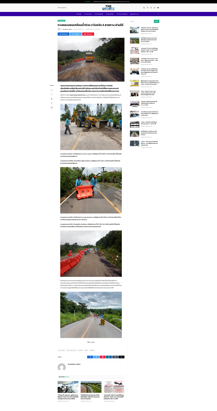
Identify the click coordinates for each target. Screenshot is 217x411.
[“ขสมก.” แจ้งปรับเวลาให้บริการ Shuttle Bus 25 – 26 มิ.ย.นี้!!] (134, 124)
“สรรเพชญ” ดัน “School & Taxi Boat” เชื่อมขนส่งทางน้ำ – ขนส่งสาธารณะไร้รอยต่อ (149, 60)
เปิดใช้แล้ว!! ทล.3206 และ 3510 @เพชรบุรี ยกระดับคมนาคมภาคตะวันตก (149, 133)
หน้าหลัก (78, 14)
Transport (61, 20)
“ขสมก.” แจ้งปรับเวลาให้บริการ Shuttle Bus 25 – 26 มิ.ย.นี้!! (149, 123)
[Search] (144, 8)
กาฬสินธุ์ (80, 350)
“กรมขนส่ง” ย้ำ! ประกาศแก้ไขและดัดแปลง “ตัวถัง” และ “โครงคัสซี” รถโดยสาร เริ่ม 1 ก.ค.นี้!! (114, 397)
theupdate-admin (67, 29)
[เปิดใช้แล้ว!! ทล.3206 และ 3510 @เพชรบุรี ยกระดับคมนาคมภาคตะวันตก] (134, 133)
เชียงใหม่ (92, 350)
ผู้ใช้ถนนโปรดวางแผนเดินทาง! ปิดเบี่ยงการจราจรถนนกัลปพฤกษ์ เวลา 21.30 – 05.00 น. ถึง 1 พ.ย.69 (150, 82)
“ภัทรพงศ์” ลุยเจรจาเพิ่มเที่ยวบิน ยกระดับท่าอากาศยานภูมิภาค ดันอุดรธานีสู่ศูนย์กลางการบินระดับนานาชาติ (149, 71)
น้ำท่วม (86, 350)
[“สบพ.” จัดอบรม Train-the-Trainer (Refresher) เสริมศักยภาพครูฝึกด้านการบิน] (134, 93)
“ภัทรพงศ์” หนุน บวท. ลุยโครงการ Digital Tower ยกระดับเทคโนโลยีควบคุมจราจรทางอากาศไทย (68, 397)
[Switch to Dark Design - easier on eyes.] (158, 14)
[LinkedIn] (51, 98)
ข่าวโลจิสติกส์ (99, 14)
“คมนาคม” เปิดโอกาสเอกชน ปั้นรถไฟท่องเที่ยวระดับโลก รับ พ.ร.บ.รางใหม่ (149, 103)
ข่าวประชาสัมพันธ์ (122, 14)
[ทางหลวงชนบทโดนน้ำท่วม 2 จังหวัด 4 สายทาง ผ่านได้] (91, 60)
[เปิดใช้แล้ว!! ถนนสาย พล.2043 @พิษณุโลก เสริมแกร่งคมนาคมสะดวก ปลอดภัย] (91, 387)
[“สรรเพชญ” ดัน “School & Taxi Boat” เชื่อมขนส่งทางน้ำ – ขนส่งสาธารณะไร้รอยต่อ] (134, 61)
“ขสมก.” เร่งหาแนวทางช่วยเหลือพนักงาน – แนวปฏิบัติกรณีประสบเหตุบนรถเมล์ (149, 143)
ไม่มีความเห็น (89, 29)
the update (61, 350)
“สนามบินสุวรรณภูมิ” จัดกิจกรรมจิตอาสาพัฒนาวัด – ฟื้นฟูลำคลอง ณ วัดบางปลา (149, 113)
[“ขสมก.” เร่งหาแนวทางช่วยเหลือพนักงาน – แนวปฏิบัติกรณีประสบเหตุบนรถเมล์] (134, 144)
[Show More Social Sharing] (96, 34)
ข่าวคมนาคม (88, 14)
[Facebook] (51, 90)
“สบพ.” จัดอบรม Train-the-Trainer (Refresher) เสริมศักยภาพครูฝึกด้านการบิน (148, 93)
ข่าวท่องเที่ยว (110, 14)
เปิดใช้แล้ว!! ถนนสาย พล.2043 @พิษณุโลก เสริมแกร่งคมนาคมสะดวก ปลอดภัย (112, 1)
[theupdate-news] (108, 7)
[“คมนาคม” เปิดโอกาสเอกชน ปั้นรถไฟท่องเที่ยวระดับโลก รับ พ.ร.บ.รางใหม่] (134, 104)
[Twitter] (51, 94)
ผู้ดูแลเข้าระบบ (134, 14)
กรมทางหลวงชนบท (71, 350)
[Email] (51, 107)
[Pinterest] (51, 103)
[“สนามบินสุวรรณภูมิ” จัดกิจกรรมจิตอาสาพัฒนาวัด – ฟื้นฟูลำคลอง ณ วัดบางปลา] (134, 114)
